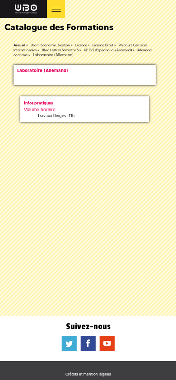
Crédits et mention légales (88, 374)
